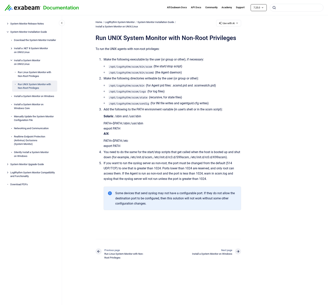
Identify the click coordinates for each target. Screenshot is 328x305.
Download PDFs (19, 184)
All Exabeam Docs (177, 7)
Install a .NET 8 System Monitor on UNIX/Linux (31, 50)
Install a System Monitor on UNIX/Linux (27, 62)
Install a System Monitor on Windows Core (28, 106)
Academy (227, 7)
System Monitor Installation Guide (28, 31)
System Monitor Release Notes (27, 23)
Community (211, 7)
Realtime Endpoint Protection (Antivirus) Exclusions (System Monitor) (29, 140)
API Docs (196, 7)
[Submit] (274, 8)
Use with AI (228, 23)
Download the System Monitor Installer (35, 40)
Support (240, 7)
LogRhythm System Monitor (120, 22)
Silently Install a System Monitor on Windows (31, 154)
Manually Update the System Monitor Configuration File (34, 118)
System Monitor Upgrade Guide (27, 164)
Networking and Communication (31, 128)
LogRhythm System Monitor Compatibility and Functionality (32, 174)
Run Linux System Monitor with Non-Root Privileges (34, 74)
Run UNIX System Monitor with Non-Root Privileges (34, 86)
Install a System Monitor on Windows (34, 96)
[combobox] (296, 7)
